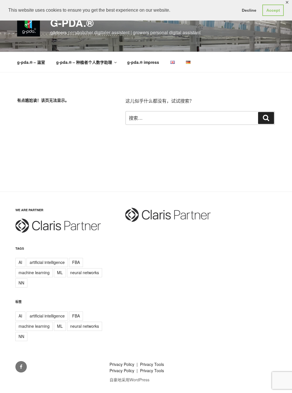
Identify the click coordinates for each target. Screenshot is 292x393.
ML (60, 272)
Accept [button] (273, 10)
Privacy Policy (122, 364)
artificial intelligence (47, 262)
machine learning (34, 272)
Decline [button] (249, 10)
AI (20, 262)
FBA (76, 262)
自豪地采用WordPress (129, 379)
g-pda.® (72, 22)
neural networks (84, 272)
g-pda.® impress (143, 62)
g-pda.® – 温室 (31, 62)
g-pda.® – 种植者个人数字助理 (84, 62)
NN (21, 283)
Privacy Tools (152, 364)
